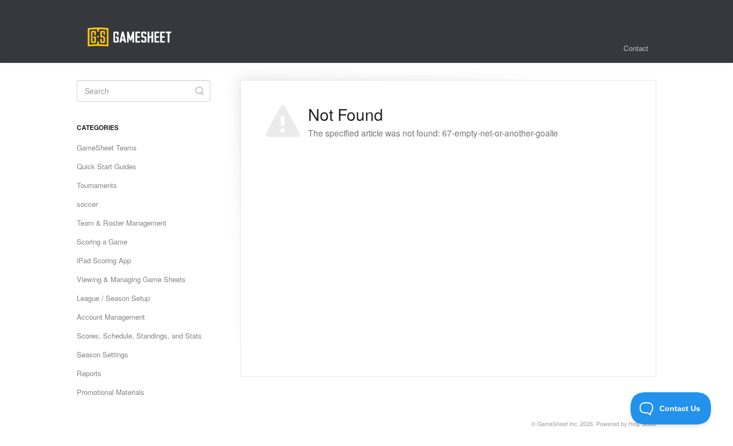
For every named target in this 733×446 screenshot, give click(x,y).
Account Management (111, 317)
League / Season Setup (113, 298)
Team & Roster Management (121, 223)
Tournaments (97, 185)
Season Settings (102, 354)
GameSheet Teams (107, 147)
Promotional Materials (110, 392)
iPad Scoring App (104, 260)
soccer (87, 204)
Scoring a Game (102, 241)
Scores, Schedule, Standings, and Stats (139, 335)
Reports (89, 373)
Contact (636, 48)
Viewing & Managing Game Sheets (131, 279)
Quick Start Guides (106, 166)
